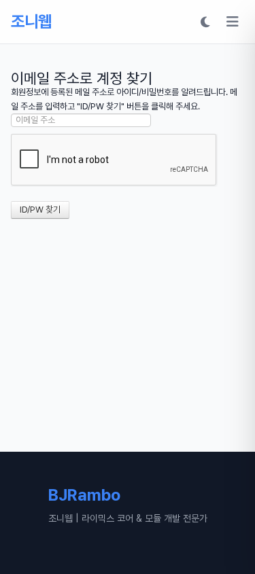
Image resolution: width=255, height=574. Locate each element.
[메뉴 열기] (232, 22)
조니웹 (31, 21)
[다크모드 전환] (205, 22)
